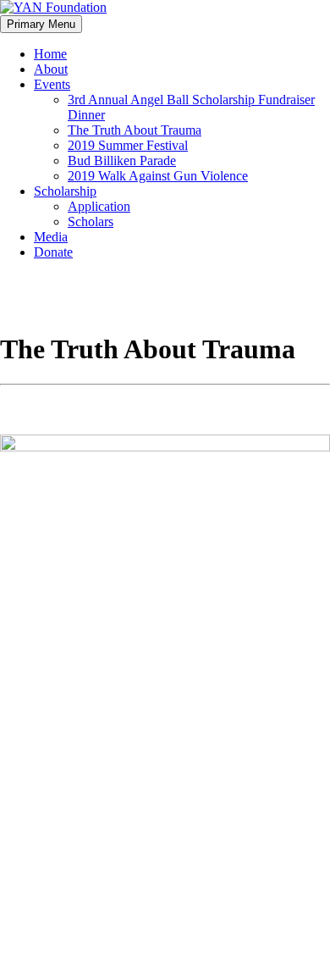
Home (50, 54)
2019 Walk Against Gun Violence (158, 176)
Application (99, 206)
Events (52, 84)
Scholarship (65, 191)
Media (51, 237)
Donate (53, 252)
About (51, 69)
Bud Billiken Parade (122, 160)
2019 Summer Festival (128, 145)
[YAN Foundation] (53, 7)
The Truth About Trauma (134, 130)
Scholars (90, 221)
